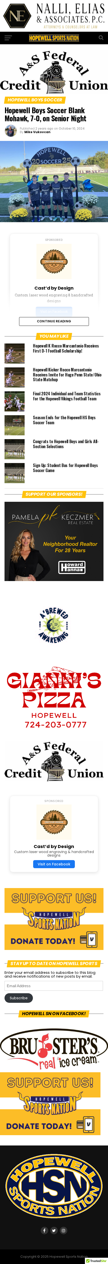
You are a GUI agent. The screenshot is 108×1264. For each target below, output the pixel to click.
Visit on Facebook (54, 864)
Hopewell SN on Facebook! (54, 1014)
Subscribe (19, 998)
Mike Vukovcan (37, 132)
